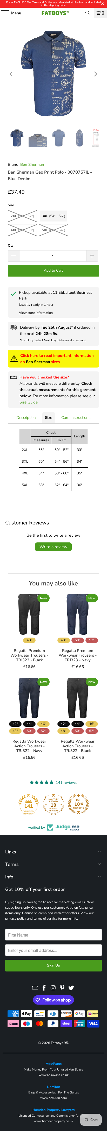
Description (26, 417)
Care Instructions (75, 417)
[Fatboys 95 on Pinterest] (62, 988)
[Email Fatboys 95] (35, 988)
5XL (53, 230)
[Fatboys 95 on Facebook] (44, 988)
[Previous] (12, 74)
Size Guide (28, 402)
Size (48, 417)
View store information (36, 312)
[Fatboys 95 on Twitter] (71, 988)
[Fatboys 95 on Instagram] (53, 988)
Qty (11, 245)
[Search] (88, 13)
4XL (22, 230)
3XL (53, 216)
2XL (22, 216)
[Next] (95, 74)
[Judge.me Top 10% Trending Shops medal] (78, 804)
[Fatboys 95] (53, 13)
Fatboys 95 (59, 1043)
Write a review (53, 547)
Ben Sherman (32, 164)
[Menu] (2, 13)
